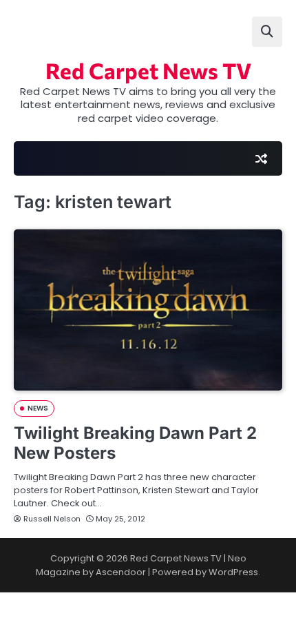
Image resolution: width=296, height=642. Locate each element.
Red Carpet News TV (148, 70)
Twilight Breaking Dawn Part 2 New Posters (135, 443)
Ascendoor (121, 572)
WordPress (233, 572)
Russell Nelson (52, 518)
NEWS (38, 408)
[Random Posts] (261, 158)
